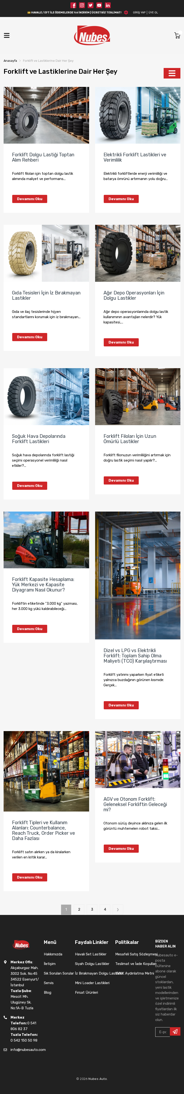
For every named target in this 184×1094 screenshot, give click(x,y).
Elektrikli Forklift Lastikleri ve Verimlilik (135, 157)
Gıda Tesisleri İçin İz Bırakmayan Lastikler (46, 295)
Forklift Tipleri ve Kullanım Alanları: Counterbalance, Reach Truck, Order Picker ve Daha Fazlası (43, 830)
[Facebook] (73, 5)
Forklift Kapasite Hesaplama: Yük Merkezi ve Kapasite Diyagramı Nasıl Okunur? (43, 584)
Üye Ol (153, 12)
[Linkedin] (108, 5)
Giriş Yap (139, 12)
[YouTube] (99, 5)
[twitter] (90, 5)
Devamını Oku (29, 199)
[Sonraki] (118, 909)
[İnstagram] (82, 5)
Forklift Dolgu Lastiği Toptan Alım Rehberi (43, 157)
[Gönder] (175, 1031)
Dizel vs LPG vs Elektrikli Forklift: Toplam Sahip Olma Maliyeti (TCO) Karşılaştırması (135, 656)
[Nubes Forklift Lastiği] (92, 35)
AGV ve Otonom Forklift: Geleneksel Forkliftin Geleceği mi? (135, 804)
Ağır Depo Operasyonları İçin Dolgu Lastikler (134, 295)
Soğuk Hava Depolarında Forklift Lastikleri (38, 438)
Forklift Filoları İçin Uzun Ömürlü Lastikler (130, 438)
